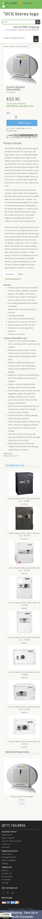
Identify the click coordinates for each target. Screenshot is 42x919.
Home (6, 46)
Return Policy (7, 854)
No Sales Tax (7, 873)
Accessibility (6, 879)
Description (9, 274)
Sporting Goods (22, 46)
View (22, 803)
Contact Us (6, 844)
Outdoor (12, 46)
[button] (21, 914)
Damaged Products (9, 857)
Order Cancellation (9, 860)
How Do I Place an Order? (11, 841)
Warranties (6, 847)
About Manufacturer (13, 279)
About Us (5, 870)
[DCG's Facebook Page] (3, 892)
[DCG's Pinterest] (12, 892)
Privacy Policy (7, 876)
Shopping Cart (7, 835)
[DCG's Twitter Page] (8, 892)
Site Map (5, 883)
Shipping (5, 863)
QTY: (8, 113)
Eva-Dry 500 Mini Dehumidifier (21, 796)
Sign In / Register (8, 838)
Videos (20, 274)
